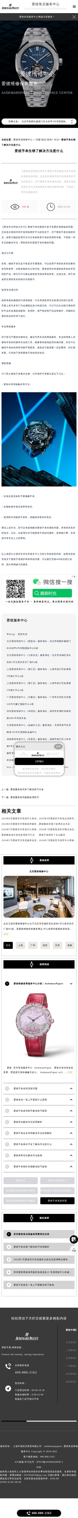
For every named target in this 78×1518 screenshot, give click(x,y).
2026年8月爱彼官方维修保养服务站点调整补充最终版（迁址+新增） (38, 824)
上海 (20, 945)
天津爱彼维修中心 (16, 725)
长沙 (56, 139)
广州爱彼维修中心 (16, 697)
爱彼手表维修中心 (57, 1180)
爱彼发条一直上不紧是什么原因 (30, 1099)
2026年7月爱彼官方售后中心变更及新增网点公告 (27, 829)
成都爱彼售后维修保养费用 (20, 1190)
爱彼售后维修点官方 (14, 227)
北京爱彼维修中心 (16, 641)
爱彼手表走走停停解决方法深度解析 (33, 1133)
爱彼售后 (23, 634)
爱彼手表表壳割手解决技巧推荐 (30, 1111)
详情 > (7, 934)
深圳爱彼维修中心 (16, 711)
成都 (69, 945)
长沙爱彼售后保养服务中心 (25, 554)
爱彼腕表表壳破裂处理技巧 (24, 797)
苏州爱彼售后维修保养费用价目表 (57, 1190)
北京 (8, 945)
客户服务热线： (39, 1456)
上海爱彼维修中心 (16, 669)
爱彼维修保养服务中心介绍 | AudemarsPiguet (38, 983)
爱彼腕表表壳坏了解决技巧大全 (27, 789)
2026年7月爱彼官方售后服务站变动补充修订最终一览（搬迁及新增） (38, 840)
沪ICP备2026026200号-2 (50, 1462)
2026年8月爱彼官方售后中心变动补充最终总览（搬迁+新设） (34, 818)
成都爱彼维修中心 (16, 739)
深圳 (45, 945)
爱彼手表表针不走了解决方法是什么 (33, 1144)
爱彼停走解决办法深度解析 (28, 1122)
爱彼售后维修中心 (22, 139)
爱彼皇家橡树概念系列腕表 (20, 1200)
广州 (33, 945)
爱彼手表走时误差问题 (25, 1088)
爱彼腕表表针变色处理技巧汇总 (18, 835)
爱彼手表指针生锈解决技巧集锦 (30, 1166)
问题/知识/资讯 (44, 139)
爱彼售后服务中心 (46, 4)
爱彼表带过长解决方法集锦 (28, 1155)
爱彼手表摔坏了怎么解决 (52, 835)
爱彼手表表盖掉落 (57, 1200)
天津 (57, 945)
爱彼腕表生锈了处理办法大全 (54, 824)
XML (39, 1467)
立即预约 (39, 761)
